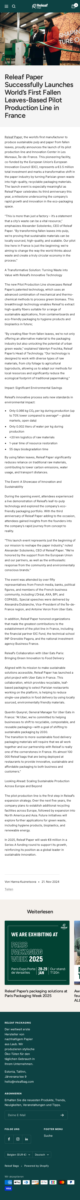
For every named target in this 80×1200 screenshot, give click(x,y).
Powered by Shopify (36, 1165)
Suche (48, 1135)
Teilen (9, 889)
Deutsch (40, 1154)
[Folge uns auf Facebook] (9, 1139)
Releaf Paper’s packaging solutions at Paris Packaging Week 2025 (36, 993)
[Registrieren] (62, 1115)
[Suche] (14, 6)
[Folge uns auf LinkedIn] (26, 1139)
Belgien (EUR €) (16, 1154)
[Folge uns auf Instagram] (17, 1139)
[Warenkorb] (73, 6)
